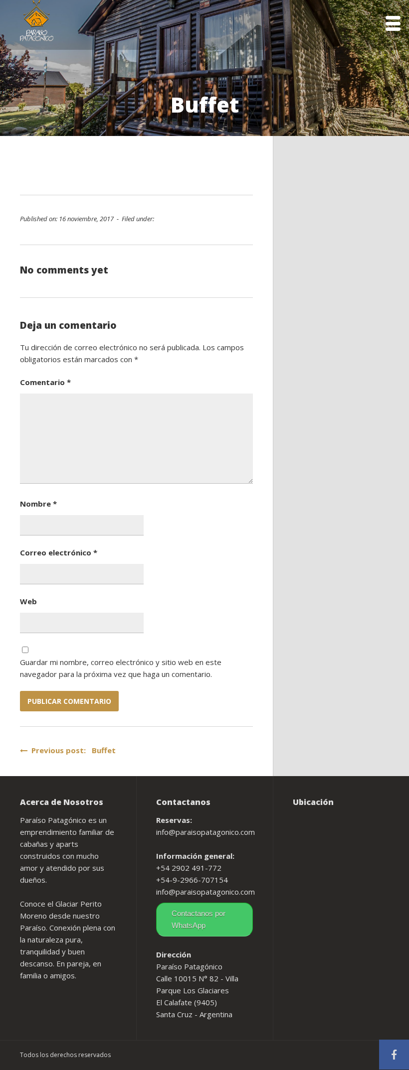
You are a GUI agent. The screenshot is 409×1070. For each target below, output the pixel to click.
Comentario (45, 382)
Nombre (38, 504)
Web (28, 601)
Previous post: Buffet (71, 750)
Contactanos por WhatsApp (198, 919)
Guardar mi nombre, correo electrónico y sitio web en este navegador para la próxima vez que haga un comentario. (120, 668)
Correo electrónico (58, 552)
